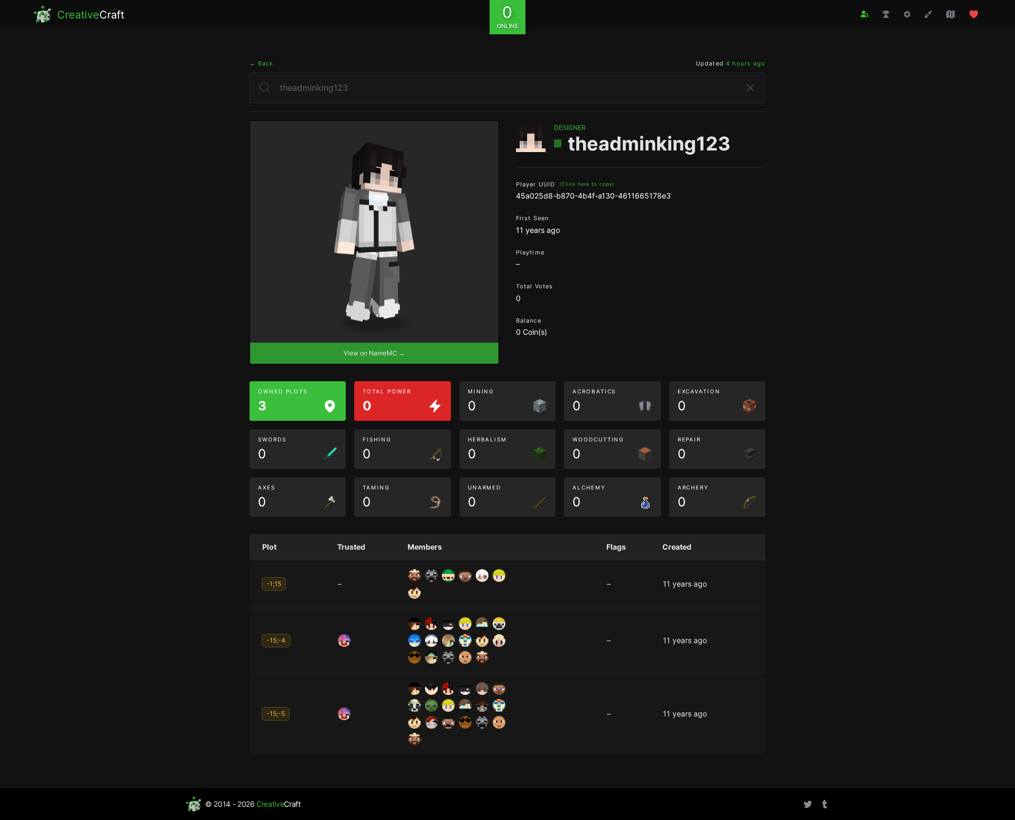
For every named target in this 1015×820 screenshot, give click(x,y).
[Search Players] (865, 14)
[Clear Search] (750, 87)
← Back (262, 63)
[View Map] (950, 14)
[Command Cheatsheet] (907, 14)
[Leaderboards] (886, 14)
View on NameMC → (374, 353)
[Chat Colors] (928, 14)
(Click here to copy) (586, 184)
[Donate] (973, 14)
